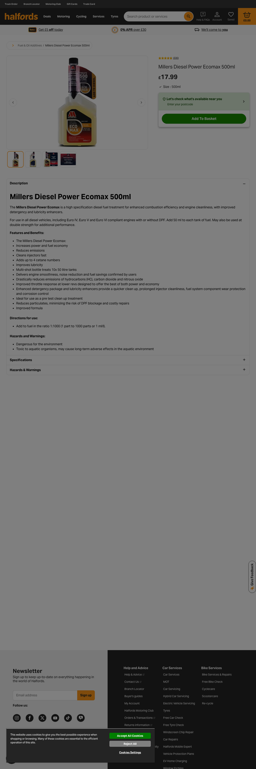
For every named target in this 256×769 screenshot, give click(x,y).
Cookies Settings (130, 752)
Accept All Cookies (130, 736)
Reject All (130, 744)
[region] (80, 745)
